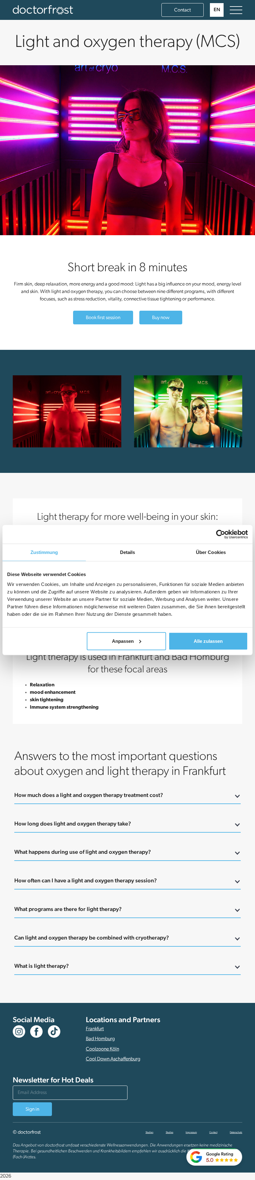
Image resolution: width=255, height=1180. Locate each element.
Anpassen (123, 640)
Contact (182, 10)
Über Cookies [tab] (211, 552)
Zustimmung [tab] (44, 552)
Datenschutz (236, 1132)
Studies (169, 1132)
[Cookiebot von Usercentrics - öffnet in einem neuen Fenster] (220, 534)
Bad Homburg (100, 1038)
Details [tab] (127, 552)
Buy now (160, 317)
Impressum (191, 1132)
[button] (217, 10)
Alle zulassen (208, 640)
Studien (149, 1132)
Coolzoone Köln (102, 1049)
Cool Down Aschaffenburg (113, 1059)
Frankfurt (95, 1029)
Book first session (103, 317)
